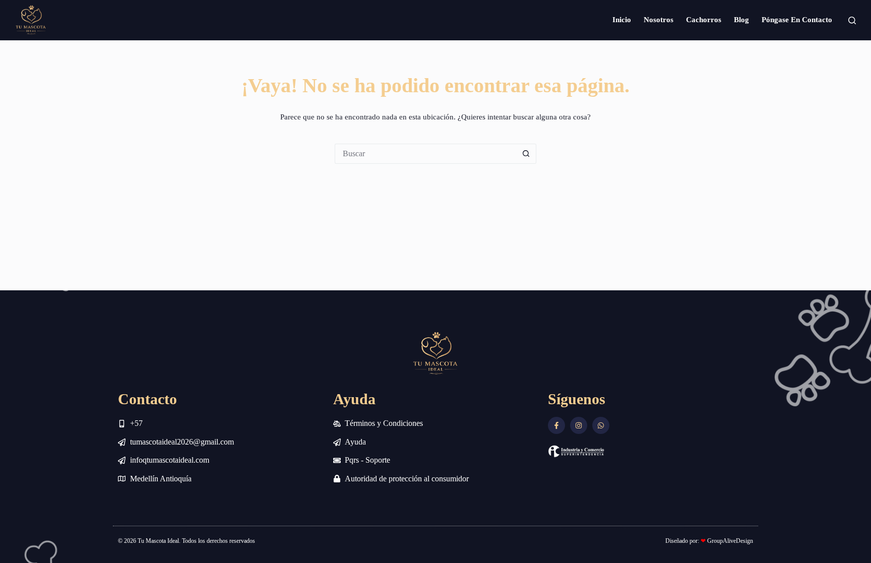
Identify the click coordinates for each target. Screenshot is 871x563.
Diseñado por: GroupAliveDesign (709, 540)
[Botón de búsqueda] (526, 154)
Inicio (621, 20)
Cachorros (703, 20)
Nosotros (658, 20)
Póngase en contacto (797, 20)
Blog (741, 20)
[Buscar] (852, 20)
